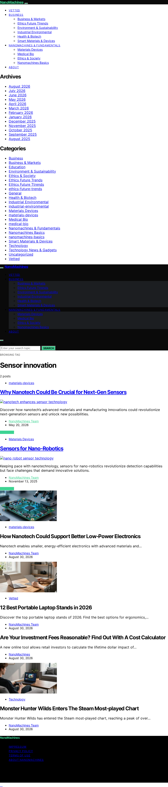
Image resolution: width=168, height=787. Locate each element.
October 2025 (20, 130)
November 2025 (22, 125)
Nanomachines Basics (33, 62)
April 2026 (17, 104)
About (14, 67)
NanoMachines (11, 2)
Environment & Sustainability (38, 27)
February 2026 (21, 112)
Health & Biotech (29, 36)
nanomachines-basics (26, 237)
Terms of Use (19, 755)
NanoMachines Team (24, 421)
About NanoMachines (26, 759)
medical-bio (18, 224)
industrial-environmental (29, 206)
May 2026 (17, 99)
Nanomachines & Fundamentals (34, 45)
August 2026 (19, 86)
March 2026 (19, 108)
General (15, 193)
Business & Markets (31, 19)
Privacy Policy (21, 751)
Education (17, 167)
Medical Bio (26, 54)
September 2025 (23, 134)
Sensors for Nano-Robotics (31, 448)
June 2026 (17, 95)
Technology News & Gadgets (33, 250)
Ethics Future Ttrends (33, 23)
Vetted (14, 10)
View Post (7, 432)
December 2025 (22, 121)
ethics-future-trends (25, 189)
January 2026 (20, 117)
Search (48, 348)
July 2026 (17, 90)
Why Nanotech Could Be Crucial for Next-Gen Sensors (63, 392)
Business (16, 14)
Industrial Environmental (35, 32)
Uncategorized (21, 254)
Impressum (17, 746)
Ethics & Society (29, 58)
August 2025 (19, 139)
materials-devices (23, 215)
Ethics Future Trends (25, 180)
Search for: (8, 343)
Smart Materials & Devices (36, 41)
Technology (18, 245)
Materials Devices (30, 49)
